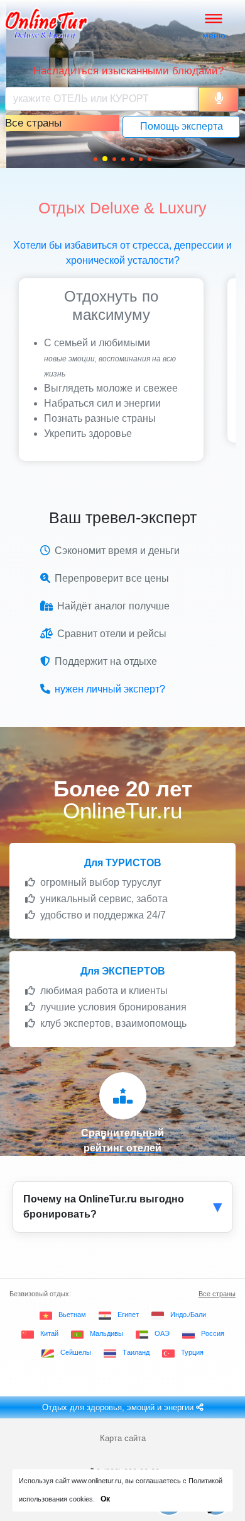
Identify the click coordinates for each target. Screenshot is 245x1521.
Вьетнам (72, 1314)
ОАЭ (162, 1333)
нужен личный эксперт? (110, 689)
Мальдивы (106, 1333)
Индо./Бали (188, 1314)
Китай (49, 1333)
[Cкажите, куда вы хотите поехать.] (219, 99)
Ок (105, 1499)
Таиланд (136, 1352)
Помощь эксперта (181, 126)
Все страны (217, 1294)
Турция (192, 1352)
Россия (212, 1333)
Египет (128, 1314)
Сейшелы (75, 1352)
